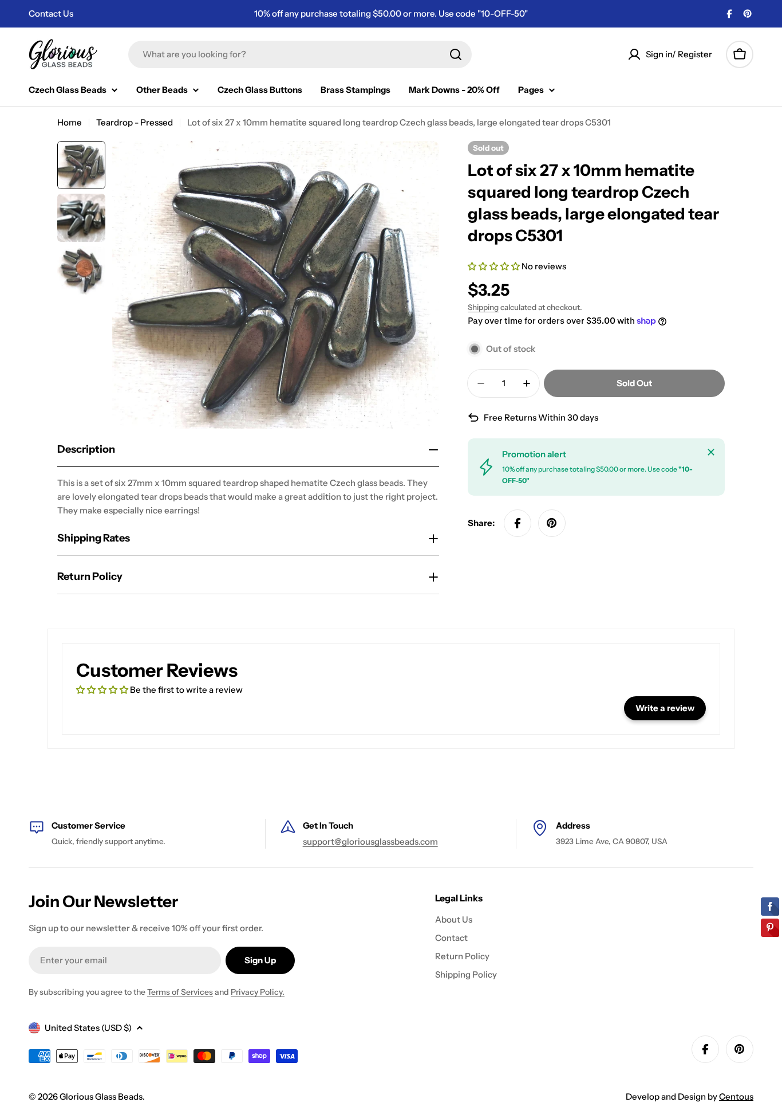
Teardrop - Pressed (134, 122)
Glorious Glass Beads (101, 1096)
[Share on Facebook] (517, 523)
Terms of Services (180, 992)
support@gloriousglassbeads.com (370, 841)
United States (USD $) (88, 1027)
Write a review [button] (664, 708)
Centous (736, 1096)
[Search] (456, 54)
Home (69, 122)
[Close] (711, 452)
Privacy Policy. (258, 992)
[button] (495, 266)
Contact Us (51, 13)
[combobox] (300, 54)
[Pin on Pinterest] (552, 523)
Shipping (483, 307)
